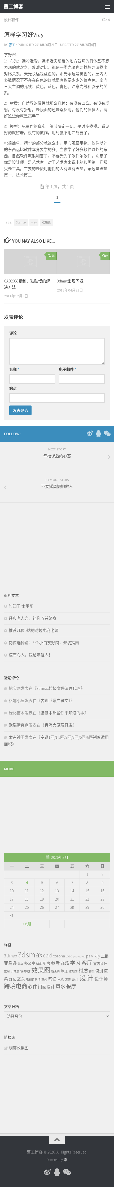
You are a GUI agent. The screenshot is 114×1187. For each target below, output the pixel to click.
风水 (60, 986)
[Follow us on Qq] (98, 433)
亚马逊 (10, 963)
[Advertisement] (44, 544)
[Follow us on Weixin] (107, 433)
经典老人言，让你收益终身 (32, 618)
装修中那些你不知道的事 (62, 712)
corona (59, 955)
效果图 (46, 222)
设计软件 (11, 19)
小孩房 (15, 971)
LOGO (69, 956)
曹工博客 (13, 6)
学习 (75, 963)
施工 (64, 971)
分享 (20, 964)
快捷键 (25, 971)
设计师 (101, 979)
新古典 (55, 971)
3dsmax (21, 222)
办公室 (29, 963)
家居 (7, 971)
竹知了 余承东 (21, 606)
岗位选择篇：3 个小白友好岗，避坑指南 (44, 642)
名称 (14, 369)
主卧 (104, 956)
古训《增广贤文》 (56, 700)
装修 (68, 979)
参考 (55, 963)
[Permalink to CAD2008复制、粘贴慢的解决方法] (30, 261)
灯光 (12, 979)
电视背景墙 (33, 979)
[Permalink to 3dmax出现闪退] (83, 261)
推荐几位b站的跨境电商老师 (34, 630)
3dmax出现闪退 (70, 281)
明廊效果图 (19, 1047)
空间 (44, 979)
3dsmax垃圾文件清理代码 (59, 688)
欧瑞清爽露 (19, 725)
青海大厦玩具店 (58, 725)
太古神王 (17, 737)
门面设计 (46, 986)
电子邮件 (67, 369)
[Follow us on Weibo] (90, 433)
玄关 (21, 979)
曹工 (11, 45)
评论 (13, 333)
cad (47, 955)
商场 (65, 963)
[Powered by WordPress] (65, 1159)
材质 (83, 971)
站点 (13, 388)
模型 (92, 971)
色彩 (60, 979)
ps (88, 956)
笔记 (52, 979)
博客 (39, 964)
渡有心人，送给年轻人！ (30, 654)
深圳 (99, 971)
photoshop (79, 956)
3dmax (10, 956)
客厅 (87, 963)
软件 (32, 987)
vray (34, 222)
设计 (75, 979)
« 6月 (27, 923)
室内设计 (100, 963)
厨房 (46, 963)
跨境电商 (15, 986)
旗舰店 (73, 971)
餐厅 (71, 986)
